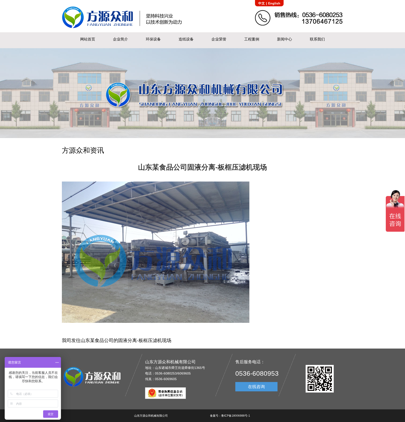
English (274, 3)
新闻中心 (284, 39)
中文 (261, 3)
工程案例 (251, 39)
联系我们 (317, 39)
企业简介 (120, 39)
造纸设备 (186, 39)
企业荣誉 (218, 39)
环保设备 (153, 39)
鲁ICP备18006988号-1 (235, 415)
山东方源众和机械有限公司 (151, 415)
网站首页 (87, 39)
